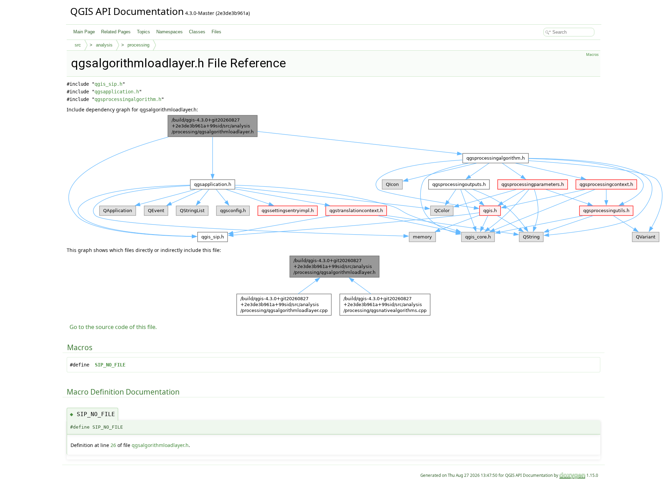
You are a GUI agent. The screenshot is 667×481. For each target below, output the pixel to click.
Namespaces (169, 31)
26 (113, 445)
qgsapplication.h (116, 91)
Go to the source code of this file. (113, 327)
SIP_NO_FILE (110, 365)
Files (216, 31)
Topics (143, 31)
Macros (592, 54)
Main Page (84, 31)
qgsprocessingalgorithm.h (127, 99)
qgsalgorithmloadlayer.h (160, 445)
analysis (104, 45)
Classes (197, 31)
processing (138, 45)
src (78, 45)
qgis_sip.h (108, 84)
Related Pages (116, 31)
